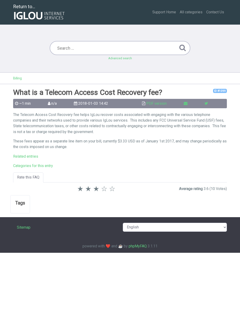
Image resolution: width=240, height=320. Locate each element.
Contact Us (215, 12)
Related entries (25, 156)
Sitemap (23, 227)
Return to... (24, 6)
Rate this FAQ (28, 177)
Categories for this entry (33, 166)
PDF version (156, 103)
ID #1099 (220, 91)
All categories (191, 12)
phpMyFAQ (138, 246)
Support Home (164, 12)
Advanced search (120, 58)
